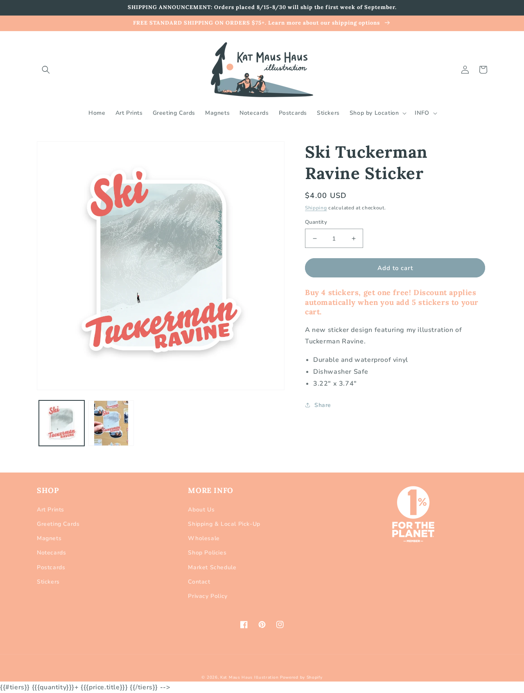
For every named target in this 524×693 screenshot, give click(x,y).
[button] (46, 70)
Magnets (49, 538)
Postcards (51, 567)
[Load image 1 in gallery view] (61, 423)
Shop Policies (207, 553)
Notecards (51, 553)
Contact (199, 582)
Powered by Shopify (301, 677)
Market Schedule (212, 567)
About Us (201, 510)
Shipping (316, 207)
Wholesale (203, 538)
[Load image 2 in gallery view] (111, 423)
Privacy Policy (207, 596)
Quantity (316, 222)
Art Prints (50, 510)
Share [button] (322, 405)
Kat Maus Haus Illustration (249, 677)
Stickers (48, 582)
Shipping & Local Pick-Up (224, 524)
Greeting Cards (58, 524)
